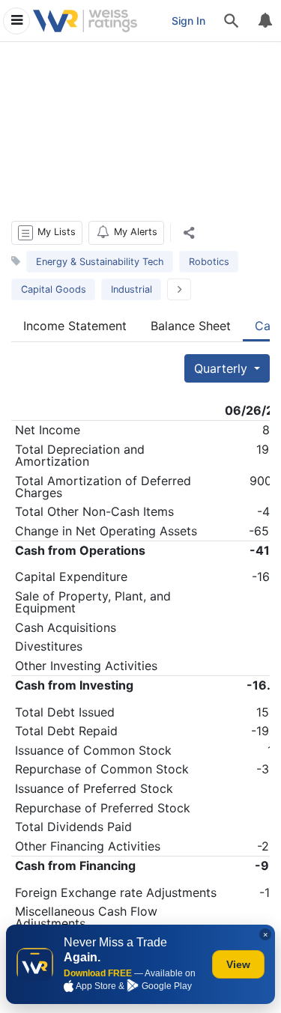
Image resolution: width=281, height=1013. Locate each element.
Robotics (209, 261)
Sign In (188, 20)
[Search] (231, 20)
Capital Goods (53, 289)
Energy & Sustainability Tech (100, 261)
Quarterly (222, 368)
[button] (46, 233)
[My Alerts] (264, 20)
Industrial (131, 289)
